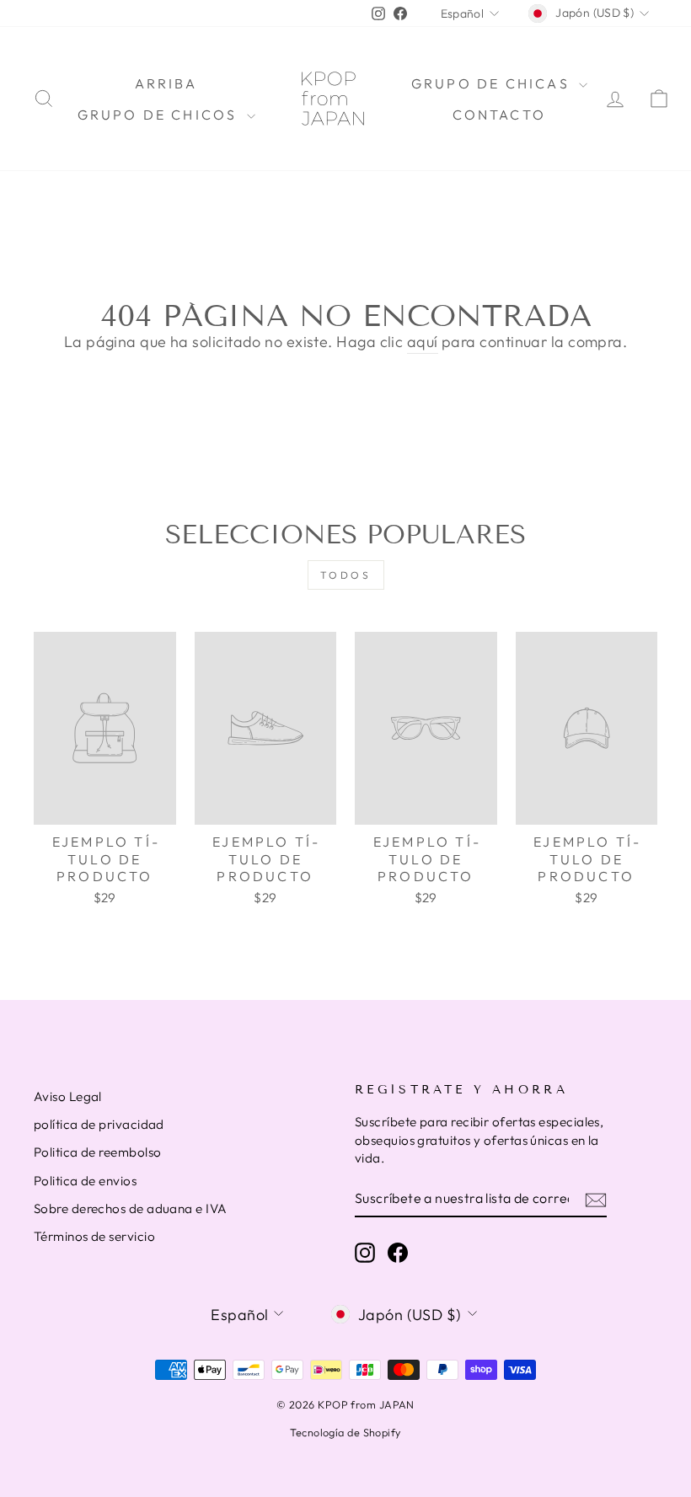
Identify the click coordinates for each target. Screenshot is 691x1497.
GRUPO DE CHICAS (493, 83)
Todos (346, 575)
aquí (422, 341)
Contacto (500, 114)
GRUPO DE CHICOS (160, 114)
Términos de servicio (94, 1236)
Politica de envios (85, 1181)
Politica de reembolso (97, 1152)
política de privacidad (99, 1124)
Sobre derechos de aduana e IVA (131, 1208)
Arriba (166, 83)
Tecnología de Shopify (345, 1432)
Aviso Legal (68, 1096)
